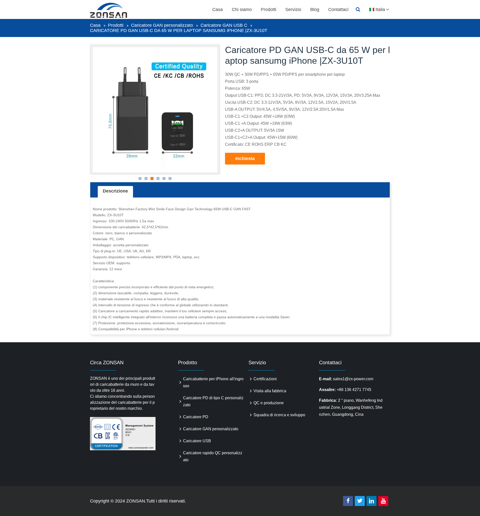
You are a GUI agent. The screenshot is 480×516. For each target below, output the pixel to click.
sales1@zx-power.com (353, 379)
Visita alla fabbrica (270, 391)
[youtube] (383, 501)
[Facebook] (348, 501)
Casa (217, 9)
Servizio (293, 9)
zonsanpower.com (114, 10)
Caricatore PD (195, 417)
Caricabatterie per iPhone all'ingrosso (213, 382)
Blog (314, 9)
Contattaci (338, 9)
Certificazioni (265, 379)
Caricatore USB (197, 441)
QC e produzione (269, 403)
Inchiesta (245, 158)
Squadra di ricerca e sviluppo (279, 415)
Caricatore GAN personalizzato (162, 25)
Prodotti (268, 9)
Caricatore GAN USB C (223, 25)
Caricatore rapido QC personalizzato (212, 456)
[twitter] (360, 501)
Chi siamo (242, 9)
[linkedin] (371, 501)
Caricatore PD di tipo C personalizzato (213, 401)
